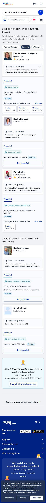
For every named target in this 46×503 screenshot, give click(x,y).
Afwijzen (23, 498)
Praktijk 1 (8, 81)
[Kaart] (41, 19)
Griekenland (17, 470)
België (25, 470)
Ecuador (22, 473)
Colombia (14, 473)
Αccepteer (37, 498)
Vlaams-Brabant (11, 47)
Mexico (30, 470)
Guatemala (30, 473)
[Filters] (4, 19)
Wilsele (36, 47)
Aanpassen (9, 498)
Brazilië (23, 476)
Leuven (25, 47)
